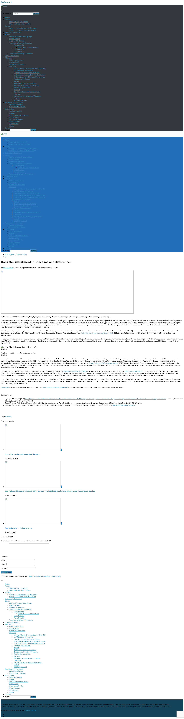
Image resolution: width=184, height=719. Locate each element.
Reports (12, 113)
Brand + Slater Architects (133, 371)
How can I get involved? (13, 32)
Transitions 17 (19, 51)
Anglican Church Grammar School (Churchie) (30, 68)
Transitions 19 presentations (28, 47)
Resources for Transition (14, 102)
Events (7, 34)
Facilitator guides (15, 111)
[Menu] (2, 10)
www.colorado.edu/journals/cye (124, 405)
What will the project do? (18, 22)
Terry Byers (5, 387)
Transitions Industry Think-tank (21, 53)
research (8, 417)
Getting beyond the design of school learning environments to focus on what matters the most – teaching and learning (50, 491)
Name (3, 560)
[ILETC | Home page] (4, 6)
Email (3, 564)
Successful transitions (17, 107)
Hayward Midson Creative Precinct (74, 371)
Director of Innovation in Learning (55, 387)
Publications (9, 109)
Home (7, 17)
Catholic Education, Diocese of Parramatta (29, 77)
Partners (12, 66)
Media (11, 126)
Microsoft (17, 90)
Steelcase (17, 94)
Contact (8, 128)
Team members (21, 254)
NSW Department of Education (25, 83)
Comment (4, 556)
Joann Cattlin (8, 268)
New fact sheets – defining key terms (18, 528)
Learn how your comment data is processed (45, 576)
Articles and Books (16, 119)
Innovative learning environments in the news (22, 454)
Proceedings (13, 117)
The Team (8, 58)
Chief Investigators (16, 60)
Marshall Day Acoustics (22, 87)
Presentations (14, 121)
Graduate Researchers (17, 64)
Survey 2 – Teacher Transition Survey (22, 30)
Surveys (8, 26)
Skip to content (6, 2)
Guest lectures (14, 39)
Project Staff (14, 62)
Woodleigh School (20, 100)
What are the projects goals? (19, 24)
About (7, 19)
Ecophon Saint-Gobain (22, 79)
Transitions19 (19, 45)
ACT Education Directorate (23, 70)
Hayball (16, 81)
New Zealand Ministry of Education (26, 85)
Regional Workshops (16, 41)
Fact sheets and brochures (18, 115)
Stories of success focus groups (20, 36)
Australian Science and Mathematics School (29, 75)
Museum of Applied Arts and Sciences (27, 92)
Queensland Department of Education (27, 96)
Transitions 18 (19, 49)
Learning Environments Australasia (26, 73)
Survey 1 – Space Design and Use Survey (23, 28)
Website (4, 568)
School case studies (12, 56)
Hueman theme (30, 710)
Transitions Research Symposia (20, 43)
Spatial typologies (16, 104)
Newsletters (13, 124)
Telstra (16, 98)
